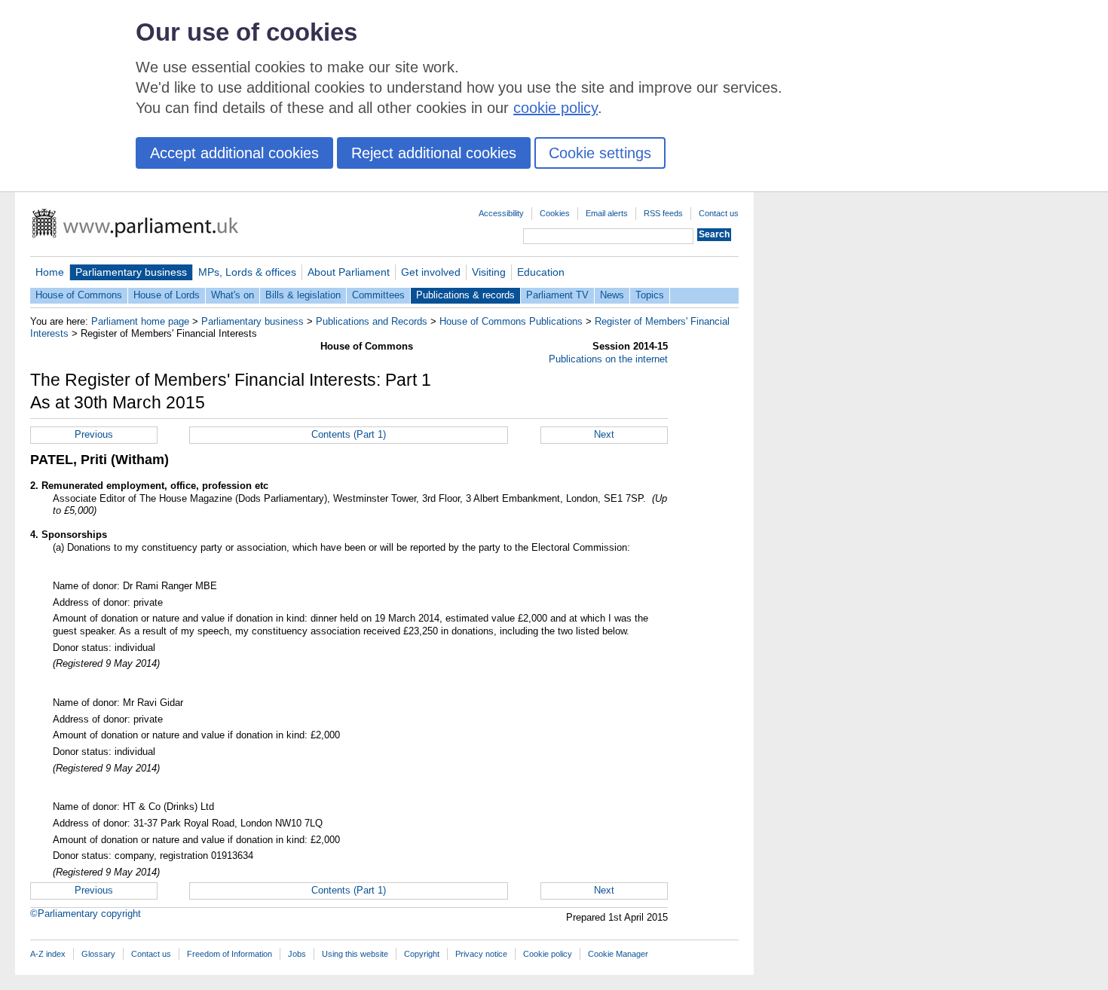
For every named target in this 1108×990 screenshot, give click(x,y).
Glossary (98, 953)
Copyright (421, 953)
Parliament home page (140, 321)
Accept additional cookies (234, 153)
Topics (649, 295)
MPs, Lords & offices (247, 272)
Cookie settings (600, 153)
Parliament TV (557, 295)
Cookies (555, 213)
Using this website (355, 953)
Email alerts (607, 213)
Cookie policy (547, 953)
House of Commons (78, 295)
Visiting (489, 272)
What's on (232, 295)
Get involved (431, 272)
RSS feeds (663, 213)
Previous (94, 434)
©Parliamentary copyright (85, 913)
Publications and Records (371, 321)
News (612, 295)
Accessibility (501, 213)
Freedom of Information (229, 953)
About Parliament (349, 272)
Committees (378, 295)
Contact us (719, 213)
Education (541, 272)
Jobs (297, 953)
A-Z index (48, 953)
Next (604, 434)
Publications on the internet (608, 359)
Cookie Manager (618, 953)
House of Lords (166, 295)
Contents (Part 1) (348, 434)
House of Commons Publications (511, 321)
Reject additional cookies (433, 153)
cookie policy (555, 107)
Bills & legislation (303, 295)
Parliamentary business (131, 272)
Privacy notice (481, 953)
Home (49, 272)
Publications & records (465, 295)
